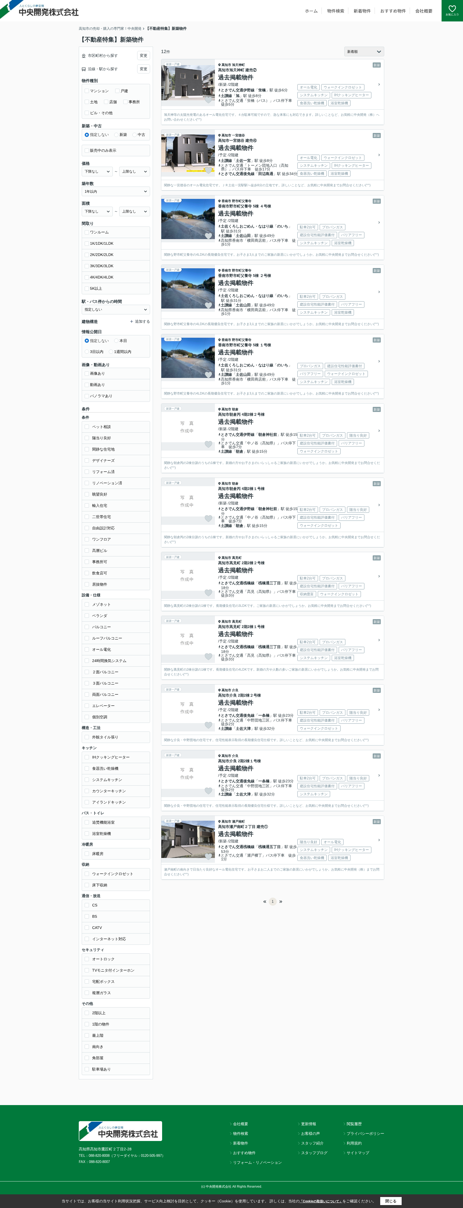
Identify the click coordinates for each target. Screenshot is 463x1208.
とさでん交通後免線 (238, 174)
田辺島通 (265, 174)
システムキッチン (107, 780)
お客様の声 (310, 1133)
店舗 (113, 102)
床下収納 (99, 885)
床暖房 (97, 854)
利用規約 (354, 1143)
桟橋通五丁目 (269, 847)
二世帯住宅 (101, 517)
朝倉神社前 (267, 434)
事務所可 (99, 562)
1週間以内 (122, 352)
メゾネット (101, 604)
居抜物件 (99, 584)
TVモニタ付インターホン (113, 970)
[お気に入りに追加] (208, 99)
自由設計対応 (103, 528)
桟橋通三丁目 (269, 583)
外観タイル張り (105, 737)
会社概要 (423, 11)
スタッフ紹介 (312, 1143)
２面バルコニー (105, 672)
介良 (235, 690)
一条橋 (264, 715)
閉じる (391, 1201)
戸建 (124, 91)
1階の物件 (100, 1024)
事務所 (134, 102)
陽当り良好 (101, 438)
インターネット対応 (109, 939)
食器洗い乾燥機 (105, 768)
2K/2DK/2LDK (101, 254)
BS (94, 916)
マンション (99, 91)
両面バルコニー (105, 694)
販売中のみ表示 (103, 150)
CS (94, 905)
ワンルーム (99, 232)
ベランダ (99, 616)
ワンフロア (101, 539)
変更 (143, 55)
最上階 (97, 1035)
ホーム (311, 11)
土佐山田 (243, 235)
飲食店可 (99, 573)
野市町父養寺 (241, 201)
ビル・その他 (101, 113)
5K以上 (96, 288)
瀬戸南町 (238, 821)
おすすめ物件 (393, 11)
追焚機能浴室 (103, 822)
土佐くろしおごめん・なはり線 (247, 226)
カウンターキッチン (109, 791)
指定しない (99, 134)
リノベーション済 (107, 483)
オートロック (103, 959)
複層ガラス (101, 993)
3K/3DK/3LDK (101, 266)
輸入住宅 (99, 505)
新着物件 (362, 11)
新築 (123, 134)
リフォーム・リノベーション (257, 1162)
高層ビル (99, 550)
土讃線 (226, 96)
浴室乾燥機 (101, 833)
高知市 (226, 65)
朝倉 (235, 409)
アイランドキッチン (109, 802)
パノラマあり (101, 396)
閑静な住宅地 (103, 449)
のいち (282, 226)
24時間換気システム (109, 661)
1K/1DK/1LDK (101, 243)
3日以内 (96, 352)
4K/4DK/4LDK (101, 277)
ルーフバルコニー (107, 638)
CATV (97, 927)
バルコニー (101, 627)
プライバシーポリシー (365, 1133)
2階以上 (99, 1013)
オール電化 (101, 649)
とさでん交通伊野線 (238, 90)
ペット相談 (101, 427)
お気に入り (452, 14)
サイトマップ (358, 1153)
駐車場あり (101, 1069)
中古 (141, 134)
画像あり (97, 373)
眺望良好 (99, 494)
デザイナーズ (103, 460)
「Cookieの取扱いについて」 (321, 1201)
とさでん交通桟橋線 (238, 583)
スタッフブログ (314, 1153)
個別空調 (99, 717)
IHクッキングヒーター (111, 757)
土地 (94, 102)
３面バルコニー (105, 683)
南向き (97, 1047)
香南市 (226, 201)
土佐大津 (243, 728)
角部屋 (97, 1058)
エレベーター (103, 706)
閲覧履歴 (354, 1124)
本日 (123, 341)
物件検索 (335, 11)
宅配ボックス (103, 981)
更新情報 (308, 1124)
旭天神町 (238, 65)
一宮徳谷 (238, 135)
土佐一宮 (243, 160)
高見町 (237, 558)
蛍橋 (262, 90)
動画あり (97, 384)
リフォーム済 (103, 472)
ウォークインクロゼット (112, 874)
